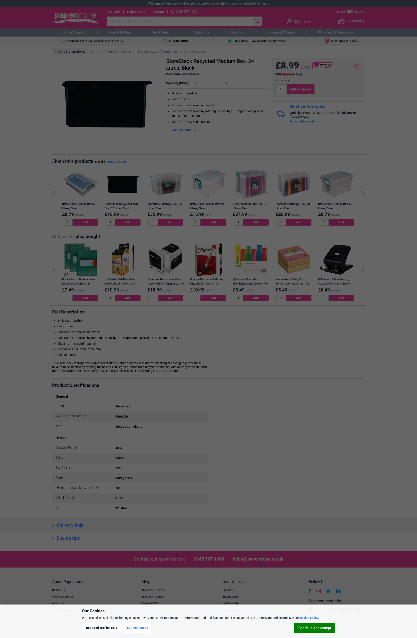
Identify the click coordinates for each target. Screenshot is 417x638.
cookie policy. (309, 618)
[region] (208, 621)
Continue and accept (314, 628)
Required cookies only (101, 628)
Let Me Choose (137, 628)
